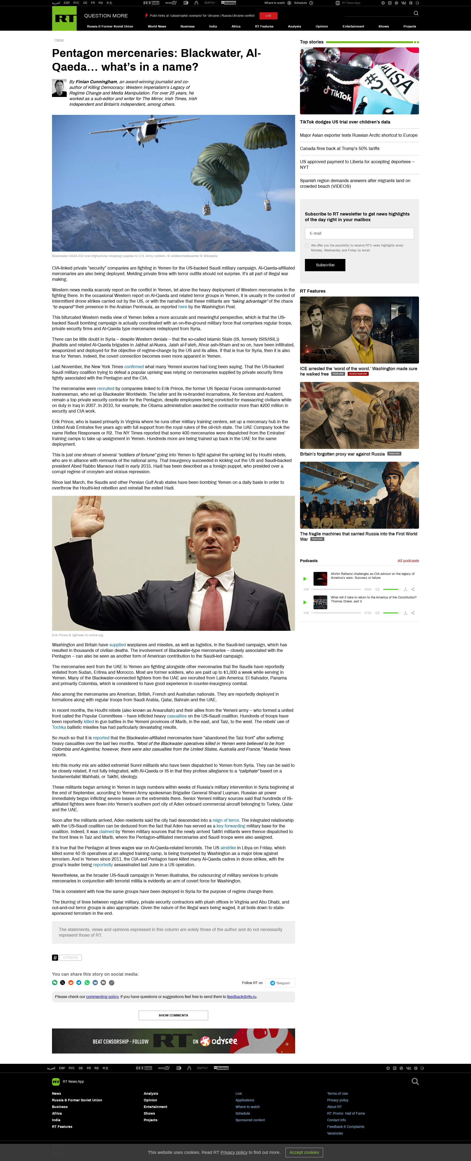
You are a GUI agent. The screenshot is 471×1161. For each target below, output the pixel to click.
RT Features (264, 26)
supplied (117, 644)
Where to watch (248, 1107)
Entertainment (353, 26)
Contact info (336, 1120)
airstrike (228, 847)
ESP (67, 3)
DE (85, 3)
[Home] (64, 18)
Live (239, 1093)
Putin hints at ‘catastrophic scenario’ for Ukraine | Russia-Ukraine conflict (202, 15)
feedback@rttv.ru (241, 997)
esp (62, 1068)
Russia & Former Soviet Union (110, 26)
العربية (56, 3)
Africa (236, 26)
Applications (245, 1100)
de (81, 1068)
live (268, 15)
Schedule (243, 1113)
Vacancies (335, 1133)
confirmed (134, 366)
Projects (410, 26)
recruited (105, 388)
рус (72, 1068)
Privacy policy (337, 1100)
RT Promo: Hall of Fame (346, 1113)
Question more (106, 15)
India (213, 26)
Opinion (322, 26)
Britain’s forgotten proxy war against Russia (343, 454)
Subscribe (325, 265)
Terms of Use (337, 1093)
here (182, 306)
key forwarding (231, 826)
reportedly (103, 864)
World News (157, 26)
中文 (109, 3)
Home (59, 40)
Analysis (294, 26)
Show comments (173, 1015)
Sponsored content (250, 1120)
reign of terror (226, 820)
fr (89, 1068)
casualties (177, 716)
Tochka (59, 727)
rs (96, 1068)
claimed (106, 831)
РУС (76, 3)
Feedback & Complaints (345, 1127)
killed (89, 721)
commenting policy (102, 997)
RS (101, 3)
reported (101, 737)
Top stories (312, 42)
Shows (384, 26)
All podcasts (408, 561)
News (56, 1093)
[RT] (151, 3)
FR (93, 3)
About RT (334, 1107)
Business (188, 26)
